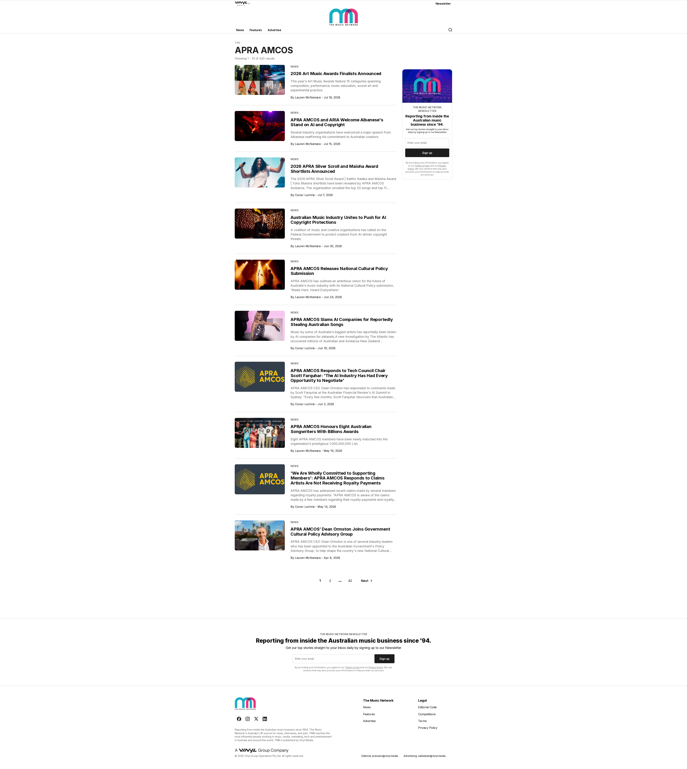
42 (350, 581)
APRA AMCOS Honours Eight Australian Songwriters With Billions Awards (331, 429)
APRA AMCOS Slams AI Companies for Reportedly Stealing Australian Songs (342, 322)
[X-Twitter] (256, 719)
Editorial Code (427, 707)
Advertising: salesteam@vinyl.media (424, 755)
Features (256, 30)
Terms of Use (422, 165)
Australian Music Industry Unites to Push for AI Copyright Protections (338, 220)
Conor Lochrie (305, 195)
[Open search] (450, 30)
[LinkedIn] (265, 719)
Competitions (427, 714)
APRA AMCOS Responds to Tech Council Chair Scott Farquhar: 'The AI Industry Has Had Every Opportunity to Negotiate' (339, 375)
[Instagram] (247, 719)
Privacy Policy (376, 667)
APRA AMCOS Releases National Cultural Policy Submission (339, 271)
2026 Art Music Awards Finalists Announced (336, 73)
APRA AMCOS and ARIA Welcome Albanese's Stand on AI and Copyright (337, 122)
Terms (422, 721)
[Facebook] (239, 719)
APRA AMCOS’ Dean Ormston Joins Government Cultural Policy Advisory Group (340, 531)
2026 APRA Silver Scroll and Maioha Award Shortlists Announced (334, 169)
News (240, 30)
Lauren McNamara (308, 97)
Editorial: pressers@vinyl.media (380, 755)
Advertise (274, 30)
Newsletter (443, 3)
